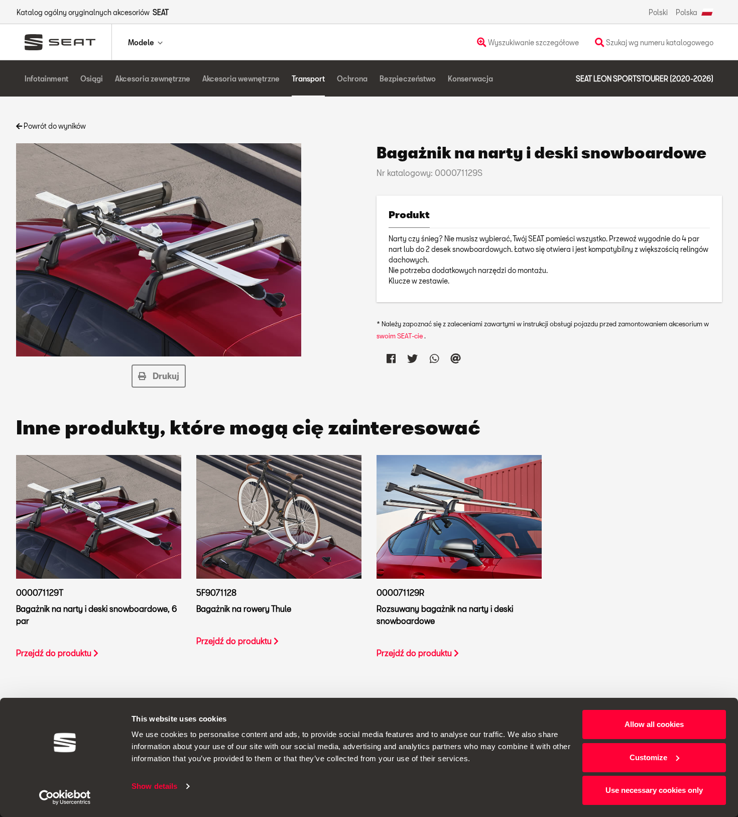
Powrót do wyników (54, 126)
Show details (154, 786)
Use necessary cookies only (654, 790)
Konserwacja (470, 78)
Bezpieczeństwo (408, 78)
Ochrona (352, 78)
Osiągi (91, 78)
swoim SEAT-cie (400, 336)
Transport (308, 78)
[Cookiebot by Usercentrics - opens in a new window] (65, 797)
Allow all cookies (654, 724)
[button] (159, 376)
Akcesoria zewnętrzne (152, 78)
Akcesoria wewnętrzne (241, 78)
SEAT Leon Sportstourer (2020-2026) (644, 78)
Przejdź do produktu (54, 653)
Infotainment (46, 78)
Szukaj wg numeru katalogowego (658, 42)
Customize (648, 757)
